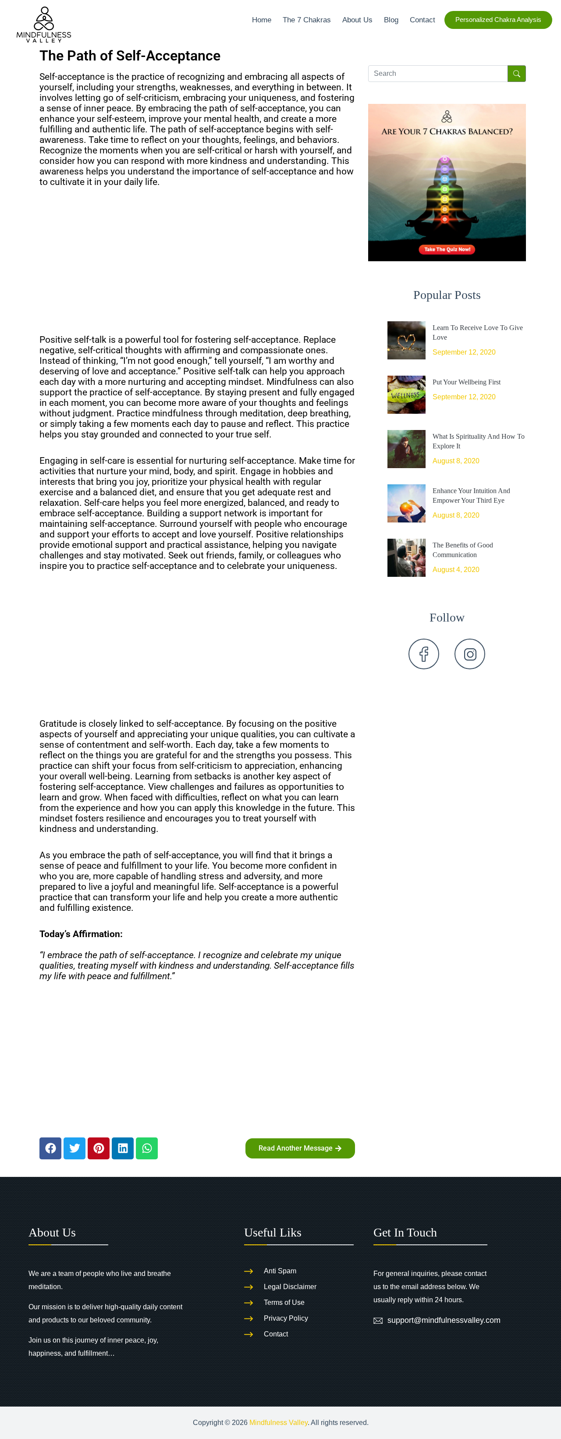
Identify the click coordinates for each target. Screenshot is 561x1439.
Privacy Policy (286, 1318)
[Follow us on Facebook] (423, 654)
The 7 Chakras (307, 20)
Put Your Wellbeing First (467, 382)
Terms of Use (284, 1302)
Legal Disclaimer (290, 1286)
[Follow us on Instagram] (469, 654)
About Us (357, 20)
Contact (422, 20)
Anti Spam (280, 1271)
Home (261, 20)
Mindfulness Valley (278, 1422)
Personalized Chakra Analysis (498, 19)
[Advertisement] (197, 264)
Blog (391, 20)
